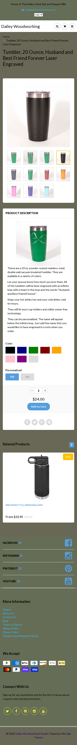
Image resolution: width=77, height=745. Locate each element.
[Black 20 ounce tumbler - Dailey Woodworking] (38, 115)
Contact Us (9, 617)
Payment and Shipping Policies (20, 635)
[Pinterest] (25, 711)
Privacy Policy (11, 632)
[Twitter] (7, 711)
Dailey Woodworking (20, 26)
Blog (5, 620)
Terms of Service (12, 624)
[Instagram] (34, 711)
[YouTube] (43, 711)
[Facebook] (16, 711)
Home (6, 36)
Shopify (45, 733)
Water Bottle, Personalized (24, 505)
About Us (8, 613)
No (28, 376)
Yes (12, 376)
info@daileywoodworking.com (40, 9)
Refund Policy (11, 628)
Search (7, 609)
